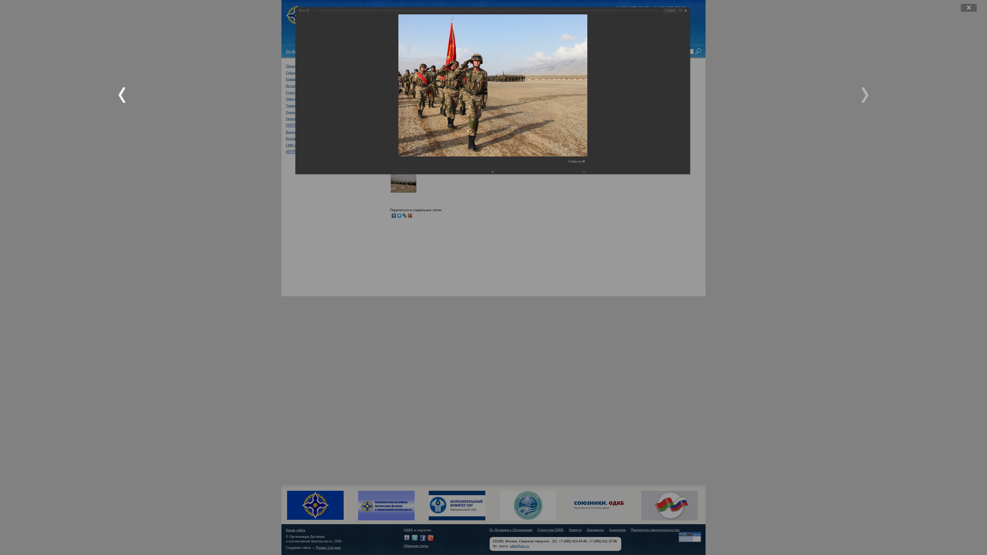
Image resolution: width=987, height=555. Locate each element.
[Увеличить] (680, 10)
